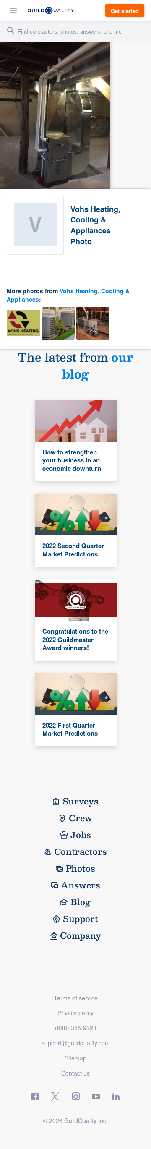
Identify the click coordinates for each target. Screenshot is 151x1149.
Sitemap (75, 1058)
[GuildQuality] (51, 10)
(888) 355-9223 (75, 1028)
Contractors (80, 851)
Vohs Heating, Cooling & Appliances (68, 295)
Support (80, 918)
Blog (80, 902)
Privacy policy (75, 1012)
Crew (80, 818)
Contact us (75, 1073)
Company (80, 935)
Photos (80, 868)
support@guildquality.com (76, 1043)
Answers (80, 885)
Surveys (80, 801)
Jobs (80, 834)
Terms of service (76, 998)
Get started (125, 11)
